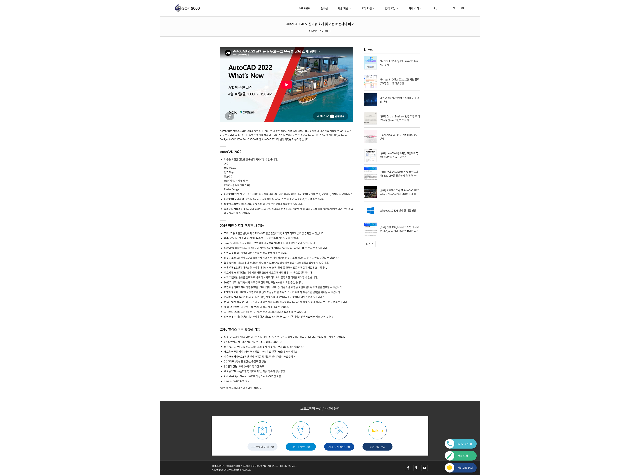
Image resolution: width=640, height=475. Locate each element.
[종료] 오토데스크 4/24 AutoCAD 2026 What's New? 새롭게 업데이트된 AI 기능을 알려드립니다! (399, 193)
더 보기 (370, 244)
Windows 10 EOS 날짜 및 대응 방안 (398, 210)
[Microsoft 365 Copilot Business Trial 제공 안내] (370, 62)
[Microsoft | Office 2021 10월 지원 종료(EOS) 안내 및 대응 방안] (370, 81)
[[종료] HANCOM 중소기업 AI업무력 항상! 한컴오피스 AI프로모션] (370, 155)
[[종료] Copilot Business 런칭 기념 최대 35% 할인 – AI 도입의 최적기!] (370, 118)
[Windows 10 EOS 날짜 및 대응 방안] (370, 210)
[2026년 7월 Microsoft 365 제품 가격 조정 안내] (370, 99)
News (314, 31)
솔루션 (324, 8)
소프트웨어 (304, 8)
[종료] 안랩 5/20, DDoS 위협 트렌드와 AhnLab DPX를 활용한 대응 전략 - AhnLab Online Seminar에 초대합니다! (399, 177)
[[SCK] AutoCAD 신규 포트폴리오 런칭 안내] (370, 136)
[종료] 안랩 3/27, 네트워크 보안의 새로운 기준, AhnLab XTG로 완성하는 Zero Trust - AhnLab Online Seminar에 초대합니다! (399, 232)
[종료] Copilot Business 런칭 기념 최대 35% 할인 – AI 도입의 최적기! (400, 118)
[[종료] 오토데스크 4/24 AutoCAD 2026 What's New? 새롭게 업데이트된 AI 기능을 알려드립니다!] (370, 192)
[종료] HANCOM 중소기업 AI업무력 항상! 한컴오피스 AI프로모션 (399, 155)
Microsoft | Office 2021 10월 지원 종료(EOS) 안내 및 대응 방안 (399, 81)
